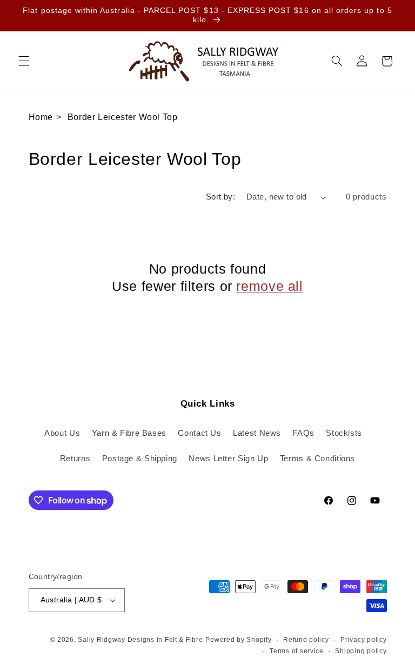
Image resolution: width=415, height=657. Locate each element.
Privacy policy (363, 639)
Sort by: (220, 197)
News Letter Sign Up (228, 458)
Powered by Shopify (238, 639)
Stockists (344, 433)
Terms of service (297, 651)
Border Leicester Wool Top (123, 117)
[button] (23, 61)
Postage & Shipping (139, 458)
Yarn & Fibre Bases (129, 433)
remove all (269, 286)
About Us (62, 433)
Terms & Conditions (317, 458)
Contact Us (199, 433)
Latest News (257, 433)
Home (41, 117)
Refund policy (306, 639)
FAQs (303, 433)
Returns (75, 458)
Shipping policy (360, 651)
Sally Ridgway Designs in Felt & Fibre (140, 639)
